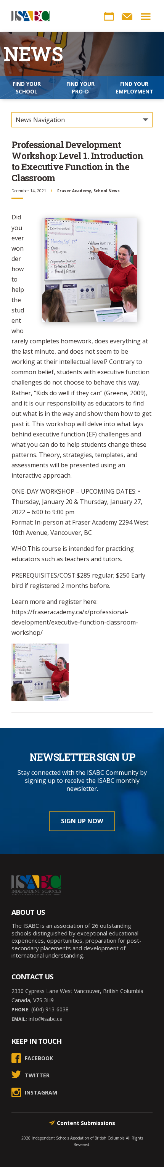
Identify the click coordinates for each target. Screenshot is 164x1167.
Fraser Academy (74, 190)
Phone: (20, 1009)
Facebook (39, 1058)
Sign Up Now (82, 821)
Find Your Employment (134, 87)
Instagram (41, 1092)
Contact (127, 16)
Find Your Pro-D (80, 87)
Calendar (108, 16)
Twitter (37, 1075)
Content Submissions (86, 1123)
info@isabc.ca (45, 1018)
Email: (19, 1019)
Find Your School (27, 87)
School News (106, 190)
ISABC (30, 16)
